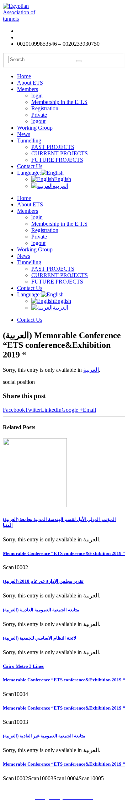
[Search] (78, 61)
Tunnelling (29, 140)
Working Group (35, 128)
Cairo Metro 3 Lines (23, 666)
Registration (44, 108)
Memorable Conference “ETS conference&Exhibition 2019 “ (64, 553)
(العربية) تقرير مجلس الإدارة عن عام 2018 (43, 581)
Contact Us (29, 166)
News (23, 134)
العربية (60, 186)
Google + (72, 410)
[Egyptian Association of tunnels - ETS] (22, 19)
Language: (29, 173)
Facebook (14, 410)
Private (39, 115)
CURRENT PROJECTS (59, 153)
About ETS (30, 83)
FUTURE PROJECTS (57, 160)
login (37, 95)
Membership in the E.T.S (59, 102)
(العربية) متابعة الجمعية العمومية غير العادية (44, 736)
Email (89, 410)
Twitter (33, 410)
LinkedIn (51, 410)
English (62, 179)
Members (27, 89)
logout (38, 121)
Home (24, 76)
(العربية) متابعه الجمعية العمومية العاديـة (41, 609)
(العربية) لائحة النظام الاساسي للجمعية (39, 638)
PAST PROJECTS (52, 147)
